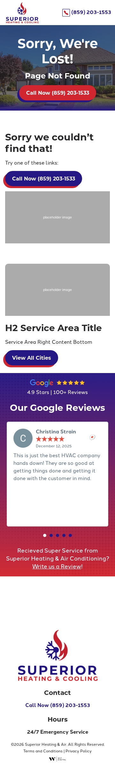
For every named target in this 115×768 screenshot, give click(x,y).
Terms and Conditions (43, 750)
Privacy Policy (78, 750)
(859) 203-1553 (90, 12)
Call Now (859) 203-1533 (57, 92)
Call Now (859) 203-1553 (57, 705)
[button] (44, 535)
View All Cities (31, 357)
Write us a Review (56, 566)
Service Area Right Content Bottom (48, 341)
